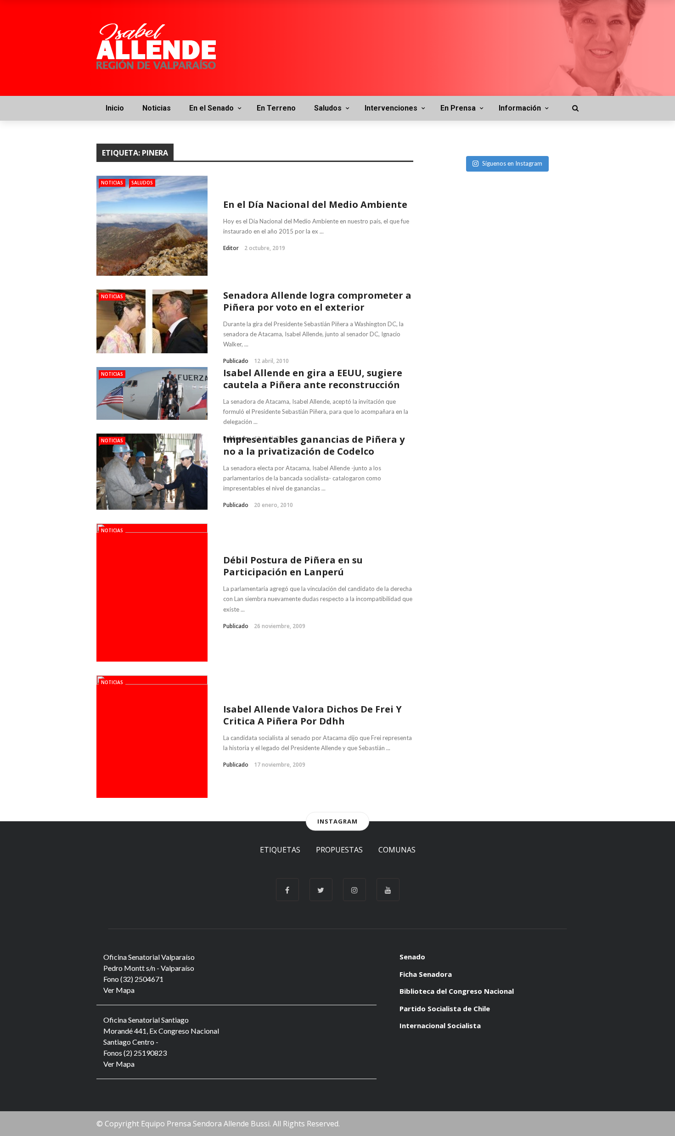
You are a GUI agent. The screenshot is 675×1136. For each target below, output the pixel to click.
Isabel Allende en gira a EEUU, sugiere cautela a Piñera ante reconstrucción (312, 379)
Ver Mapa (119, 990)
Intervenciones (391, 108)
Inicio (115, 108)
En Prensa (458, 108)
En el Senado (211, 108)
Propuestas (339, 850)
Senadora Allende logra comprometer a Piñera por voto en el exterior (317, 301)
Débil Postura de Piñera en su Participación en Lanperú (293, 566)
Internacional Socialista (440, 1025)
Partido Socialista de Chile (444, 1008)
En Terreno (276, 108)
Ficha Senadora (425, 974)
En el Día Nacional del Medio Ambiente (315, 204)
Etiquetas (280, 850)
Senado (412, 956)
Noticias (156, 108)
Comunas (397, 850)
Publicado (235, 361)
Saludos (328, 108)
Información (520, 108)
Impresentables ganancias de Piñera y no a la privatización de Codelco (314, 445)
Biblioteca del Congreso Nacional (456, 991)
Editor (231, 248)
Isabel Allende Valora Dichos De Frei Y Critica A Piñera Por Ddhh (312, 715)
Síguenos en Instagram (512, 163)
